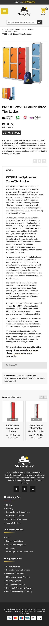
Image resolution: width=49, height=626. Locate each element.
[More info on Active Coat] (18, 118)
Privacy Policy (40, 609)
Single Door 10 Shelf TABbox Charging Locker (36, 428)
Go (39, 22)
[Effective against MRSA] (25, 118)
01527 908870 (28, 2)
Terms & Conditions (28, 609)
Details (9, 170)
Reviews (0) (11, 365)
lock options (32, 350)
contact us (18, 353)
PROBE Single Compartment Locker (13, 428)
